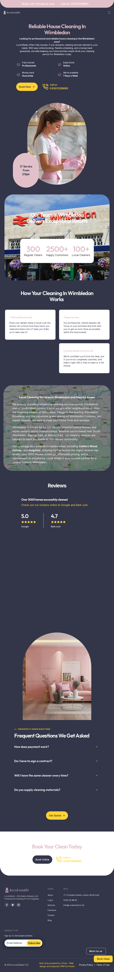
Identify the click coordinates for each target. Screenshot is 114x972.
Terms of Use (103, 965)
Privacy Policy (86, 965)
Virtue (64, 963)
